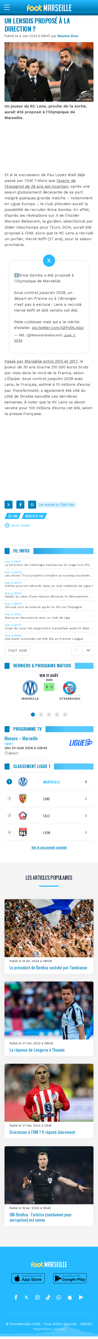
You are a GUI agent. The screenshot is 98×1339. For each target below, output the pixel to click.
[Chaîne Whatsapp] (59, 1297)
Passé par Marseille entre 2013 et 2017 (41, 361)
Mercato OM (34, 515)
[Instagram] (37, 1297)
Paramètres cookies (49, 1329)
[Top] (84, 1328)
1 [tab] (33, 715)
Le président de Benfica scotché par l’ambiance (48, 967)
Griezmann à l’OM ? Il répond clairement (42, 1132)
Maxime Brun (68, 36)
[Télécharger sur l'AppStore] (28, 1283)
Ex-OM (12, 515)
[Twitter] (9, 505)
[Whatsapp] (32, 505)
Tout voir (17, 650)
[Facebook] (20, 505)
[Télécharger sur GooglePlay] (70, 1283)
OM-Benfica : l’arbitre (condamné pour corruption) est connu (41, 1217)
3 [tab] (49, 715)
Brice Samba (21, 525)
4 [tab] (57, 715)
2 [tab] (41, 715)
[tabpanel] (49, 690)
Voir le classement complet (49, 847)
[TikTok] (48, 1297)
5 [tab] (65, 715)
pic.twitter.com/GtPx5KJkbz (58, 327)
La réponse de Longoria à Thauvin (37, 1050)
